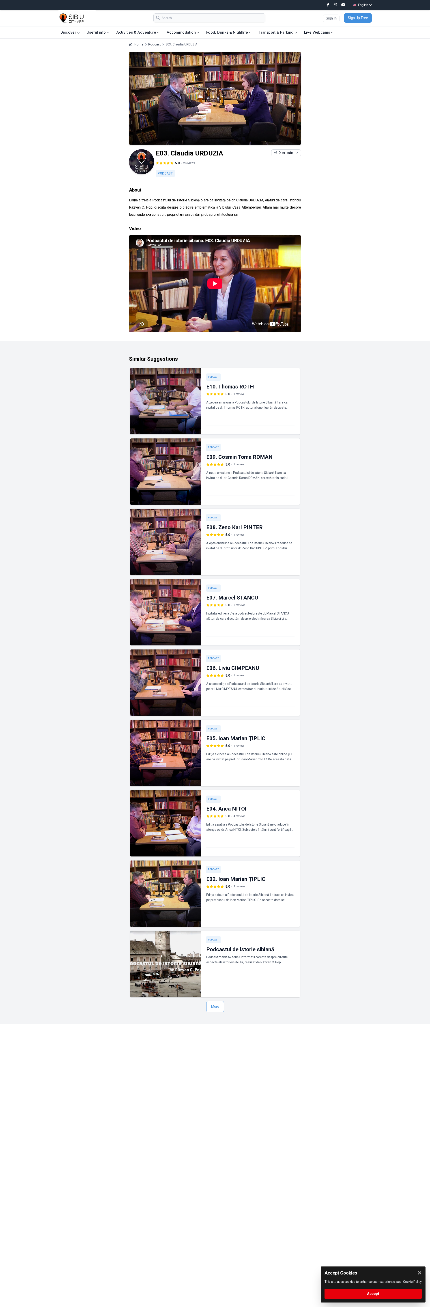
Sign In (331, 18)
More (215, 1006)
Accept (373, 1294)
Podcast (154, 44)
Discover (68, 32)
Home (138, 44)
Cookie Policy (412, 1281)
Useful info (97, 32)
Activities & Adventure (136, 32)
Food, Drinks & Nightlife (227, 32)
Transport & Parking (276, 32)
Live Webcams (317, 32)
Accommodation (182, 32)
